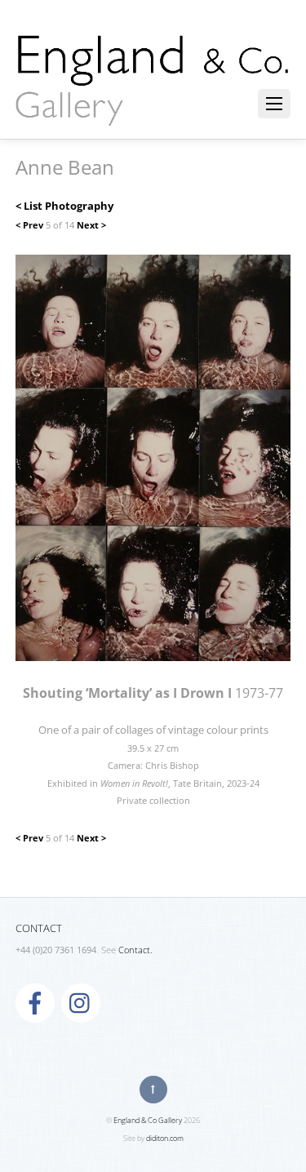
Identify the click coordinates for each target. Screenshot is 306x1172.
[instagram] (80, 1002)
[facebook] (35, 1002)
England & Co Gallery (147, 1120)
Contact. (135, 950)
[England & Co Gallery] (153, 108)
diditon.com (165, 1138)
